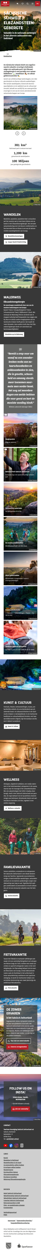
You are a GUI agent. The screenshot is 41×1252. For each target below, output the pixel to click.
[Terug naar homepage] (5, 3)
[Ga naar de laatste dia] (17, 133)
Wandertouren (8, 1170)
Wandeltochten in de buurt (12, 1163)
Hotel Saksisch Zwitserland (13, 1193)
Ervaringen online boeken (12, 1167)
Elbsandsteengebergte (11, 1175)
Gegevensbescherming (24, 1221)
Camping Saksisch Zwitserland (14, 1201)
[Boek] (37, 3)
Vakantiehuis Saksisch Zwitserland (15, 1198)
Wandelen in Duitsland (11, 1160)
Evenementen (8, 1208)
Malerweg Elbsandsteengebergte (15, 1179)
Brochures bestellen (10, 1177)
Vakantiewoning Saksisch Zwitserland (16, 1196)
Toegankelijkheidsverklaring (20, 1223)
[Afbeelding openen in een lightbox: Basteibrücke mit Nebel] (20, 113)
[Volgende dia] (24, 133)
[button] (36, 1243)
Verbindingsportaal (10, 1212)
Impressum (11, 1221)
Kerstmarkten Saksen (11, 1172)
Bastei (6, 1158)
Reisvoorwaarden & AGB (12, 1203)
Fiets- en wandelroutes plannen (14, 1205)
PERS (5, 1215)
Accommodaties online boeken (14, 1165)
